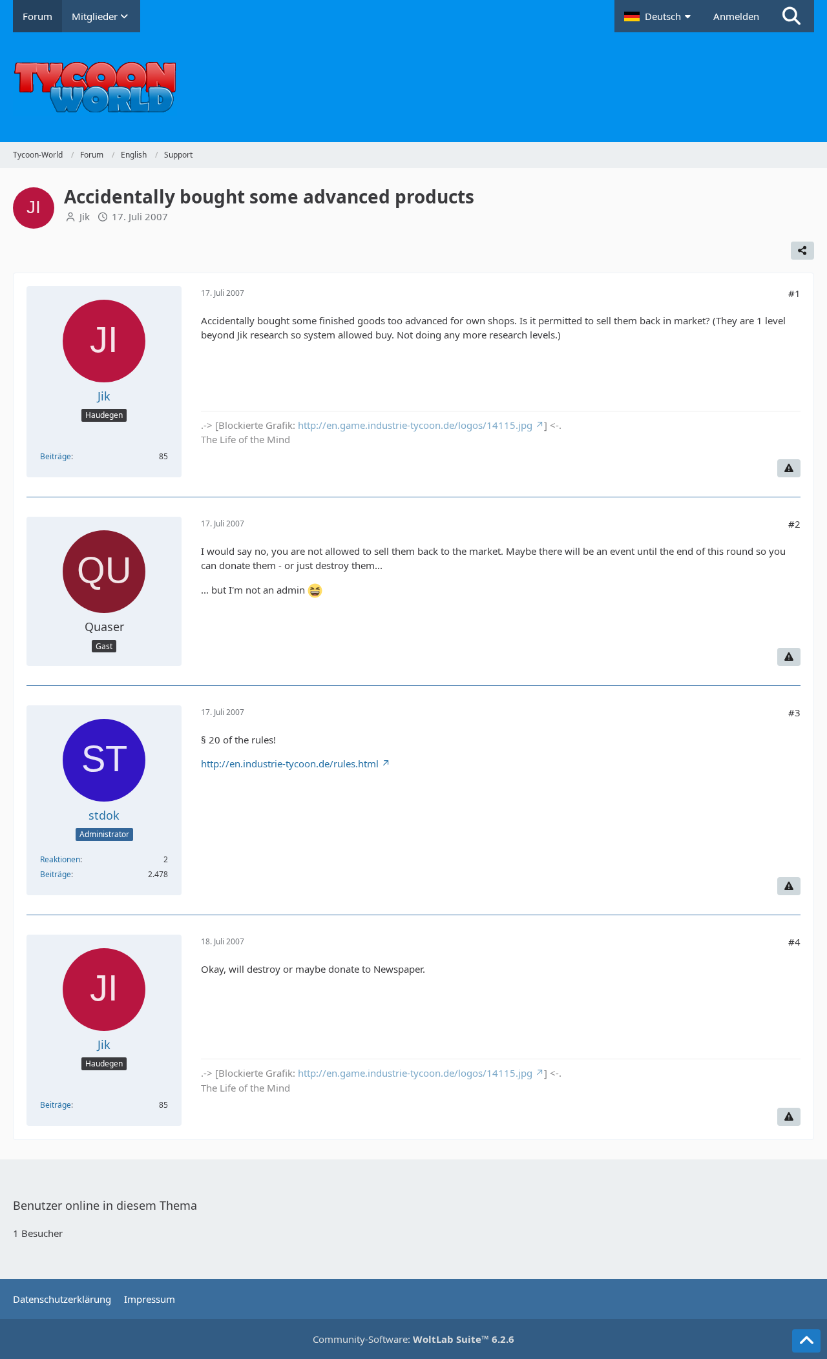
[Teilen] (802, 251)
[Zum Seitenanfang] (806, 1341)
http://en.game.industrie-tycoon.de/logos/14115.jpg (415, 425)
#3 (794, 712)
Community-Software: (413, 1339)
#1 (794, 293)
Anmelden (736, 16)
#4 (794, 941)
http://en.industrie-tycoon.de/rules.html (290, 763)
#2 (794, 523)
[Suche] (791, 16)
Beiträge (55, 456)
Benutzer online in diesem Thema (105, 1205)
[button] (659, 16)
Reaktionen (60, 859)
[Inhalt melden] (789, 468)
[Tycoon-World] (413, 87)
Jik (84, 216)
